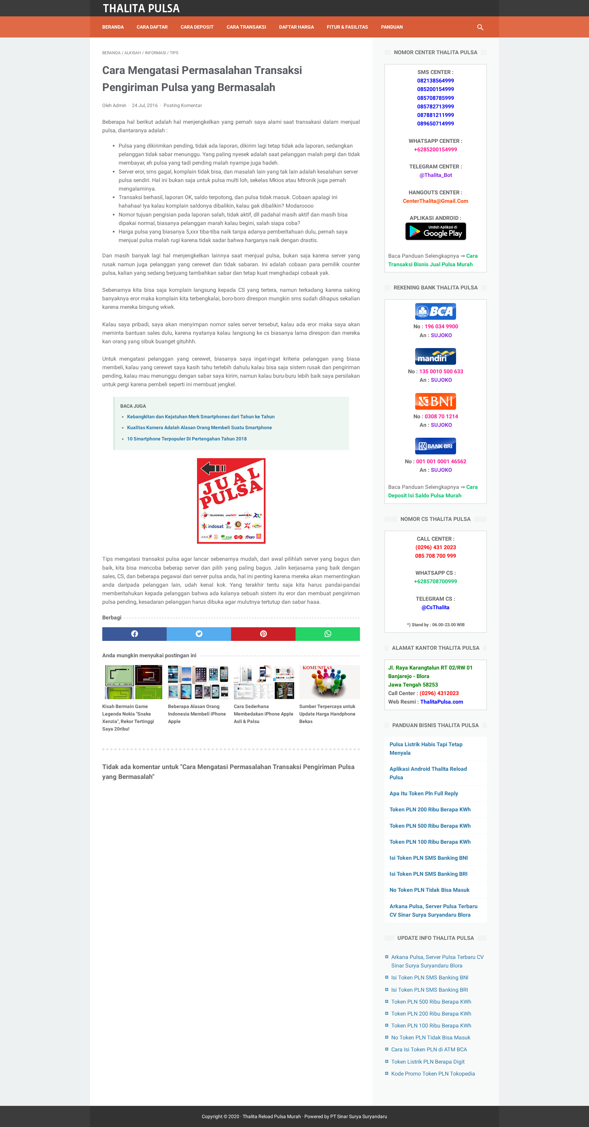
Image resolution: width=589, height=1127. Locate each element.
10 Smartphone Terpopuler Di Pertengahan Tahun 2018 (187, 439)
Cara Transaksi (246, 27)
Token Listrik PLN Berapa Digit (428, 1061)
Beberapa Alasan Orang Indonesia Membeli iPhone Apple (197, 714)
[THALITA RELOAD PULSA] (145, 8)
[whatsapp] (328, 634)
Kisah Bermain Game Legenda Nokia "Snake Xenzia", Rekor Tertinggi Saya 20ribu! (128, 718)
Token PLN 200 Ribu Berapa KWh (430, 809)
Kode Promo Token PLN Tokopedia (433, 1073)
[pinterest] (263, 634)
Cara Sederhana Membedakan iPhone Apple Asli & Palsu (263, 714)
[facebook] (134, 634)
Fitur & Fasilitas (347, 27)
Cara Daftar (152, 27)
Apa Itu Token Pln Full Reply (424, 793)
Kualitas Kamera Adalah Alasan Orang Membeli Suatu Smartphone (199, 428)
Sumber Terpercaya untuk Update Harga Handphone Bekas (327, 714)
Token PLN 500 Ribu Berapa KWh (430, 826)
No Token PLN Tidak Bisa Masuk (430, 890)
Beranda (113, 27)
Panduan (392, 27)
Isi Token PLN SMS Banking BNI (429, 858)
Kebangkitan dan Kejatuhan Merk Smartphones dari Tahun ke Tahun (201, 417)
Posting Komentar (183, 105)
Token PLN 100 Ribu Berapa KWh (430, 842)
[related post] (132, 682)
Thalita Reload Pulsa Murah (272, 1116)
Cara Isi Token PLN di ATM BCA (429, 1049)
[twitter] (199, 634)
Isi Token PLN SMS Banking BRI (429, 874)
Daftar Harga (296, 27)
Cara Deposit (197, 27)
